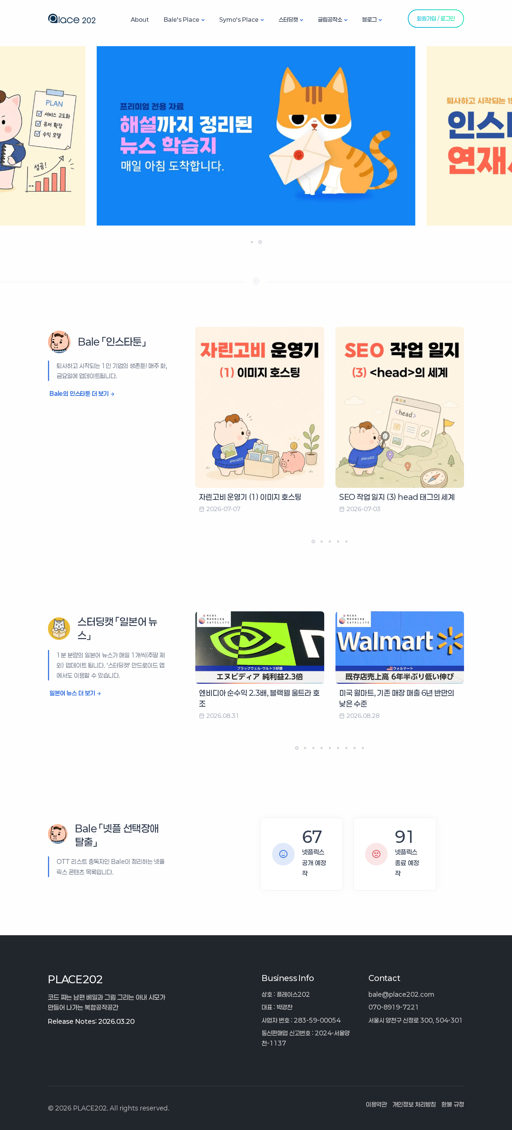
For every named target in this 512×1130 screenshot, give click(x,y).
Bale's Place (181, 19)
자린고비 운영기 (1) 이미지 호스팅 (250, 496)
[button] (252, 242)
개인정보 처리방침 (414, 1104)
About (140, 19)
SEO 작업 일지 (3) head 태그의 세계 (397, 496)
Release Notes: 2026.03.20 (91, 1021)
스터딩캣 (288, 19)
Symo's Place (239, 19)
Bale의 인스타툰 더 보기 (79, 393)
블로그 (369, 19)
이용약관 (376, 1104)
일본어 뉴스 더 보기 (72, 693)
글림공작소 (330, 19)
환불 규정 (453, 1104)
